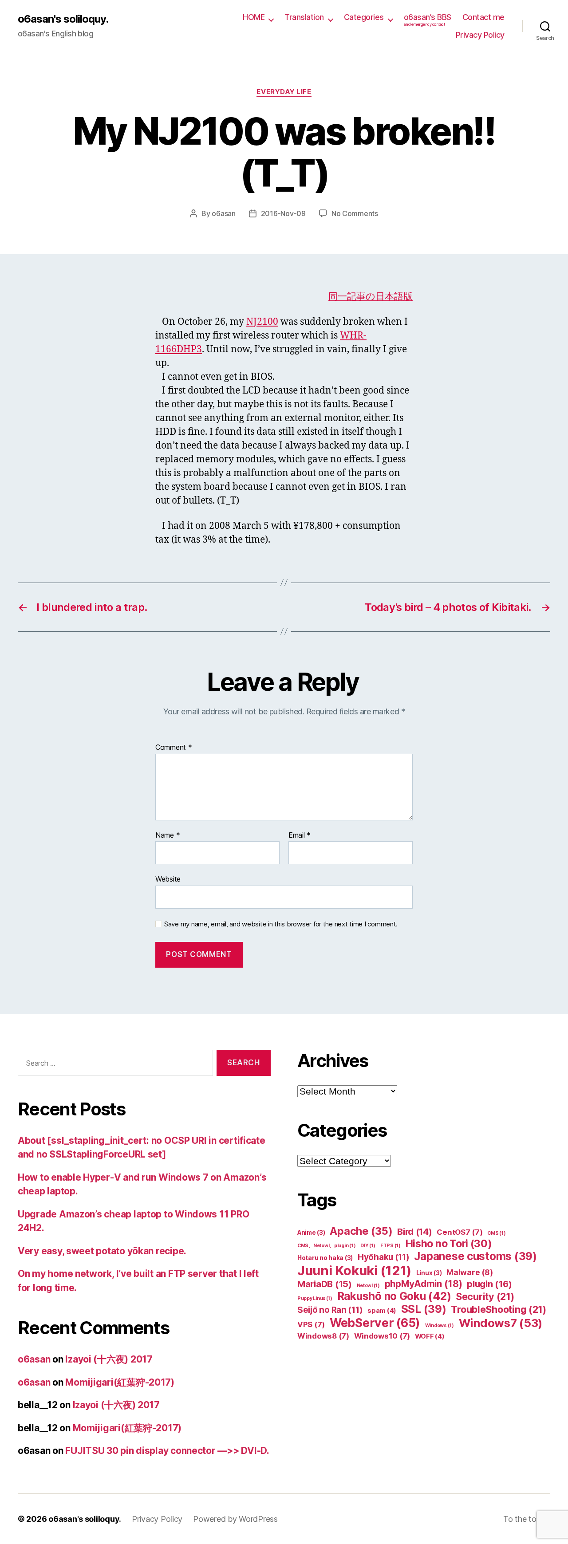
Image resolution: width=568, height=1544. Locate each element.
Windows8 (323, 1335)
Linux (429, 1272)
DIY (367, 1246)
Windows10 (382, 1335)
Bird (414, 1231)
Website (168, 878)
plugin (489, 1283)
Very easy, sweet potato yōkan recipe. (102, 1250)
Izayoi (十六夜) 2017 (108, 1359)
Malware (469, 1272)
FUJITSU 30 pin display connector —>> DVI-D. (167, 1450)
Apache (361, 1231)
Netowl (368, 1285)
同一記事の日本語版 (370, 297)
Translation (304, 17)
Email (299, 835)
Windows (439, 1325)
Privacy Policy (480, 34)
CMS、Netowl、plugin (326, 1246)
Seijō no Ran (330, 1310)
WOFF (430, 1336)
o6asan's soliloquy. (63, 19)
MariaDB (324, 1284)
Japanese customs (475, 1256)
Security (485, 1296)
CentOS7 (459, 1232)
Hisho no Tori (449, 1243)
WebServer (375, 1323)
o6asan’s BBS (427, 19)
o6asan (223, 213)
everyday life (283, 92)
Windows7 (501, 1323)
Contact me (483, 17)
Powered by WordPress (235, 1519)
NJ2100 (262, 322)
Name (167, 835)
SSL (423, 1309)
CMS (496, 1233)
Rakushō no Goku (394, 1296)
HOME (253, 17)
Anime (311, 1232)
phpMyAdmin (423, 1283)
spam (381, 1311)
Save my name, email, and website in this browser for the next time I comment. (281, 924)
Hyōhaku (384, 1257)
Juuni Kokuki (354, 1270)
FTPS (390, 1246)
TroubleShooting (498, 1309)
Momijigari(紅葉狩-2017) (119, 1382)
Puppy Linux (314, 1298)
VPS (311, 1324)
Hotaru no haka (325, 1257)
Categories (364, 17)
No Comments (354, 213)
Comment (173, 748)
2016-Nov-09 (283, 213)
